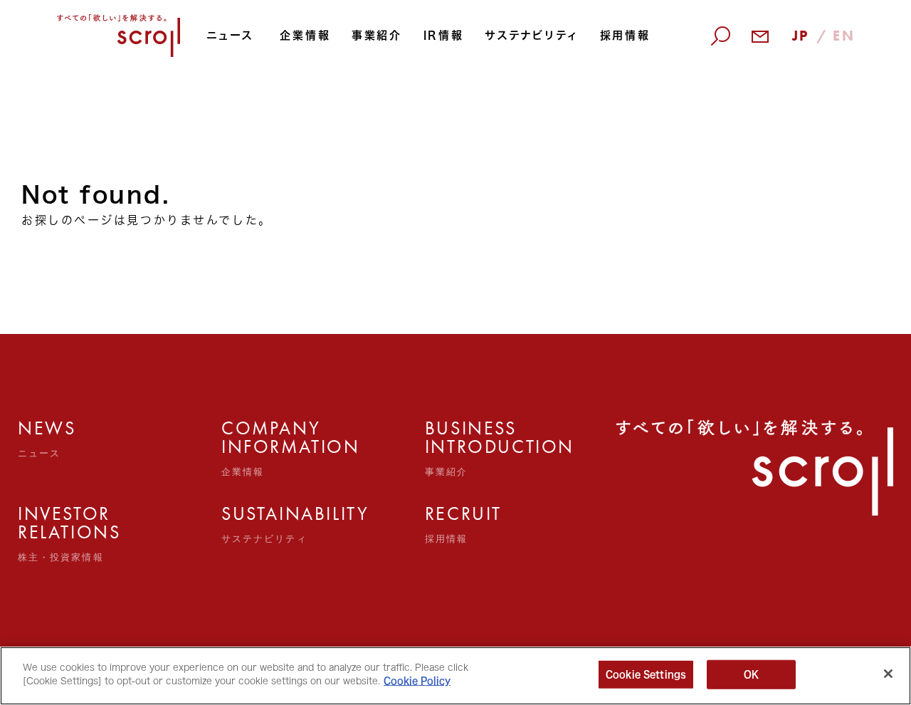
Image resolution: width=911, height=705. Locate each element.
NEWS (46, 438)
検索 (725, 115)
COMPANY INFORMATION (252, 447)
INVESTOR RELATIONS (48, 533)
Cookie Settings (646, 674)
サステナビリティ (532, 35)
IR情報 (443, 35)
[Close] (888, 673)
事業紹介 (377, 35)
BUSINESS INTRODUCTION (455, 447)
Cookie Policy (417, 681)
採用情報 (625, 35)
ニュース (229, 35)
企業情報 (305, 35)
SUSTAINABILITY (252, 524)
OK (751, 674)
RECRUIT (455, 524)
